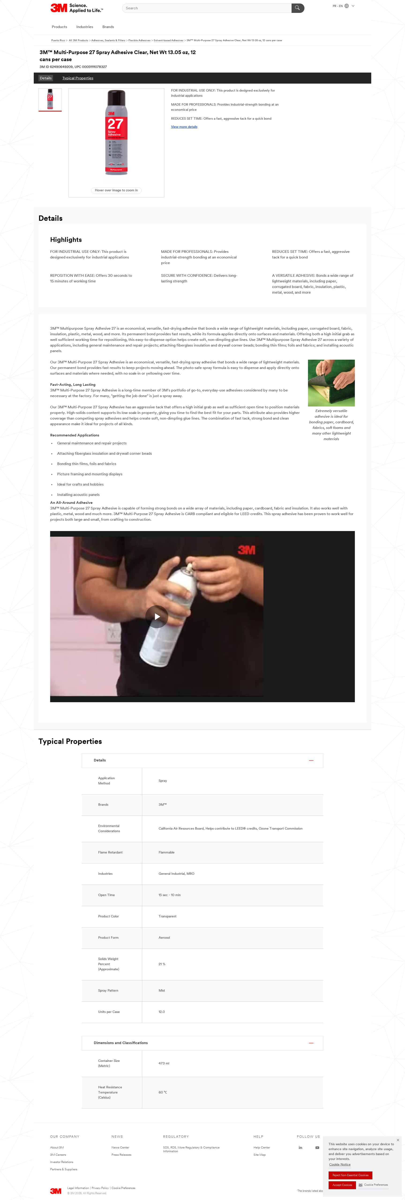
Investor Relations (61, 1162)
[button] (373, 1185)
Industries (84, 27)
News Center (120, 1147)
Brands (108, 27)
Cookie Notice (340, 1165)
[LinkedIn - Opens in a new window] (300, 1147)
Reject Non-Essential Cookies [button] (350, 1175)
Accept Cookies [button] (342, 1185)
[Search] (298, 8)
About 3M (57, 1147)
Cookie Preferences (123, 1188)
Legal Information (78, 1188)
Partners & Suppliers (63, 1169)
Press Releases (121, 1154)
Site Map (260, 1154)
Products (59, 27)
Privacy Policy (100, 1188)
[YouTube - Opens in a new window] (317, 1147)
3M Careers (58, 1154)
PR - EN (338, 6)
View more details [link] (184, 127)
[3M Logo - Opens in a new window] (77, 8)
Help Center (262, 1147)
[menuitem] (45, 78)
